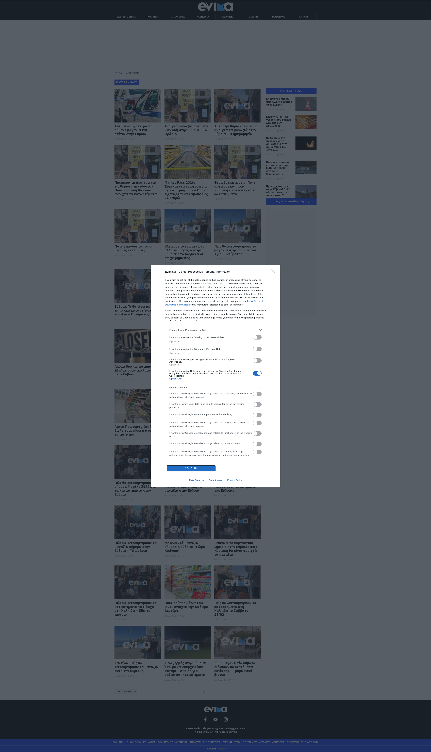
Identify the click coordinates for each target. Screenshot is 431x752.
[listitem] (215, 330)
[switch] (257, 337)
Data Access (215, 480)
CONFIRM (191, 468)
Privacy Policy (234, 480)
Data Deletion (196, 480)
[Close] (274, 272)
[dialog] (215, 376)
